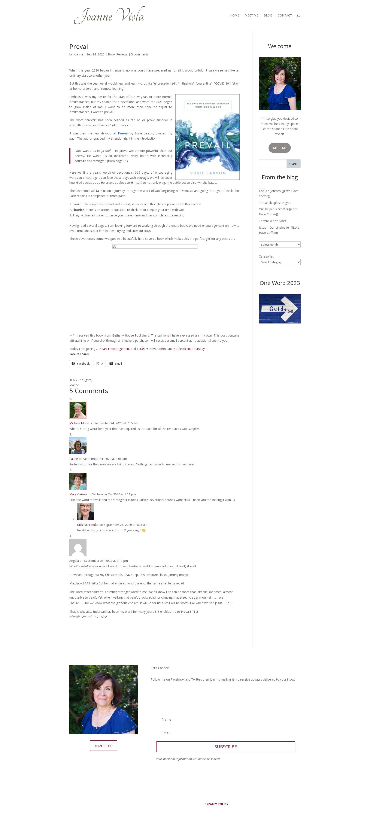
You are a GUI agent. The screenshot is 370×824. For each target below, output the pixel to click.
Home (234, 15)
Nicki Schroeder (87, 525)
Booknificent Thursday (189, 349)
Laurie (73, 459)
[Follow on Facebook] (154, 691)
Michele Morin (79, 423)
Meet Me (251, 15)
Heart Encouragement (114, 349)
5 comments (140, 54)
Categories (266, 256)
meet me (104, 745)
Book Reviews (118, 54)
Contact (285, 15)
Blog (268, 15)
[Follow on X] (162, 691)
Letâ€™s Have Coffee (152, 349)
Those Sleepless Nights (275, 203)
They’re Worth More (273, 221)
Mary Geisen (78, 494)
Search (293, 164)
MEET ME (279, 148)
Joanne (78, 54)
